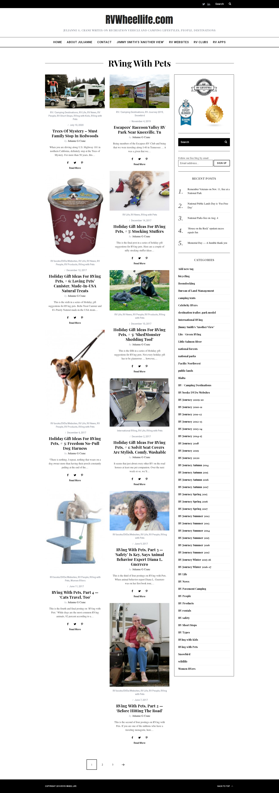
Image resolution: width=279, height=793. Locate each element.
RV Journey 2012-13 (190, 421)
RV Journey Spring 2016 (193, 501)
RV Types (184, 632)
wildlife (182, 661)
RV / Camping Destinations (64, 112)
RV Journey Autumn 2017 (193, 487)
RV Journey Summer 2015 (193, 538)
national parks (187, 356)
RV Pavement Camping (192, 588)
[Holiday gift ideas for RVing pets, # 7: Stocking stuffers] (139, 191)
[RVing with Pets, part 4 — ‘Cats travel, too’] (75, 530)
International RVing (127, 430)
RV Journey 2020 (188, 458)
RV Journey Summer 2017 (193, 552)
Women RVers (78, 580)
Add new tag (186, 269)
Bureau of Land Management (196, 290)
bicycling (184, 276)
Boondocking (186, 283)
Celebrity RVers (188, 305)
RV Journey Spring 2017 (192, 508)
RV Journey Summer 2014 (194, 530)
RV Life (82, 112)
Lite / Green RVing (189, 334)
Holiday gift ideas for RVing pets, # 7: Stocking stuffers (139, 229)
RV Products (71, 264)
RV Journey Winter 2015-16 (194, 559)
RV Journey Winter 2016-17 (194, 567)
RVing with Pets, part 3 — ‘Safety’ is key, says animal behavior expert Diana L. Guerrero (139, 557)
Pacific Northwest (189, 363)
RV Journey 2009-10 (191, 399)
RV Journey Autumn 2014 (193, 465)
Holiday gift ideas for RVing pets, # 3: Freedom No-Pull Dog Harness (75, 443)
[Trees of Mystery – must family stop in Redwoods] (75, 91)
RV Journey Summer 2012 (194, 516)
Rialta (181, 378)
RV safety (184, 618)
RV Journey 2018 (188, 443)
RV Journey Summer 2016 (194, 545)
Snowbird (140, 115)
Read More (75, 168)
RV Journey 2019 (154, 112)
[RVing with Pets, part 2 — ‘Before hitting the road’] (139, 645)
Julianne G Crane (77, 140)
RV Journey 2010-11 (190, 407)
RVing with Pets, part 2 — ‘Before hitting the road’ (139, 708)
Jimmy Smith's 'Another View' (196, 327)
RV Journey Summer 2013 (193, 523)
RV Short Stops (65, 116)
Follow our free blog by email (193, 158)
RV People (138, 314)
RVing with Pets (149, 214)
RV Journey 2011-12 (190, 414)
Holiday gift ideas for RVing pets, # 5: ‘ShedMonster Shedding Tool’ (139, 334)
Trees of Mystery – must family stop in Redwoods (75, 133)
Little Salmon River (190, 341)
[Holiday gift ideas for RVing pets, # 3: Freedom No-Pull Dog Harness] (75, 374)
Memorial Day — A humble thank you (207, 242)
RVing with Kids (82, 116)
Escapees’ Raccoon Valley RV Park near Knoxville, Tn (139, 130)
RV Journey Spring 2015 (192, 494)
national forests (188, 349)
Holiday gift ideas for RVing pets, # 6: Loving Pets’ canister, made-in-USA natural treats (75, 283)
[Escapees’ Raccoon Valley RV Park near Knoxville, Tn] (139, 91)
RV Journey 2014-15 (190, 436)
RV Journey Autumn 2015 (193, 472)
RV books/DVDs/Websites (64, 261)
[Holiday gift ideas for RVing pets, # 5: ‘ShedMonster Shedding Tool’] (139, 290)
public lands (185, 370)
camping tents (187, 298)
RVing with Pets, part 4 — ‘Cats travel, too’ (75, 595)
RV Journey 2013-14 (190, 429)
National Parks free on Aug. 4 (203, 218)
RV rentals (184, 610)
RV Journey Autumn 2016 (193, 479)
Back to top (223, 786)
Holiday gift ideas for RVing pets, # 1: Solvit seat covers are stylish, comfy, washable (139, 447)
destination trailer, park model (197, 312)
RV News (91, 112)
